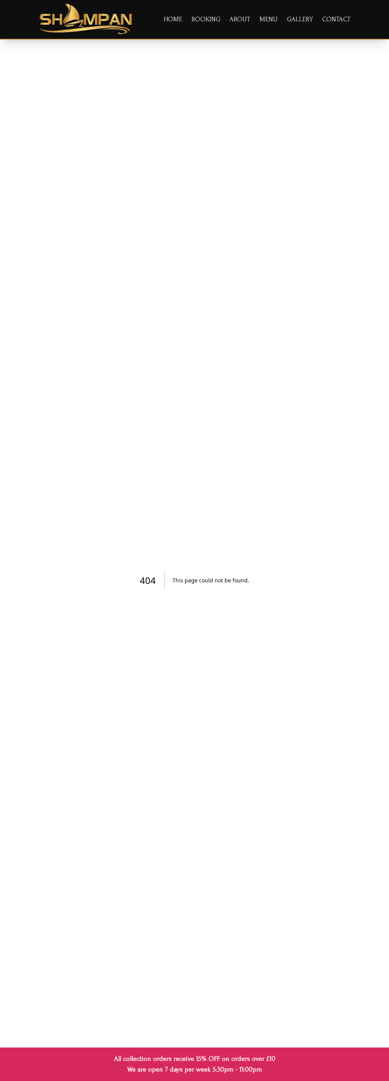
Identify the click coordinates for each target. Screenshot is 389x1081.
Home (173, 19)
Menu (268, 19)
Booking (205, 19)
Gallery (300, 19)
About (239, 19)
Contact (336, 19)
